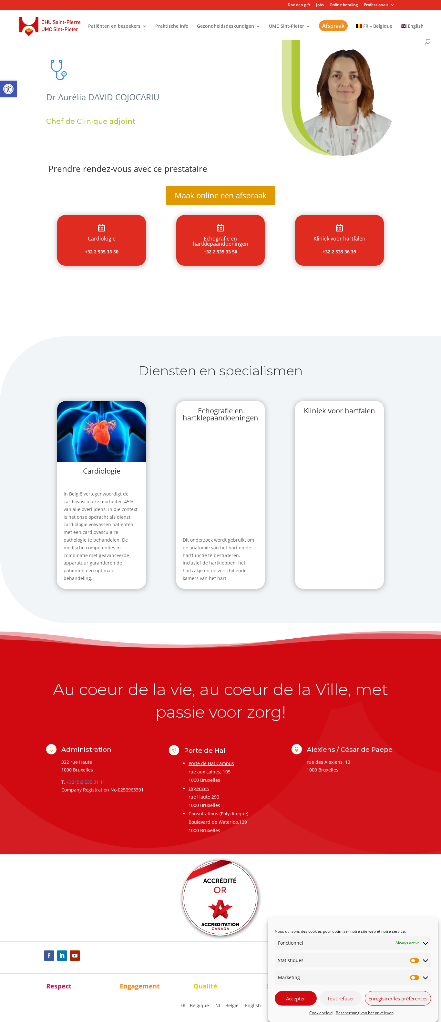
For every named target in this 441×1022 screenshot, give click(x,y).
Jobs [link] (320, 5)
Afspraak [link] (333, 25)
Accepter (295, 998)
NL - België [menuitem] (227, 1005)
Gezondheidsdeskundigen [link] (225, 26)
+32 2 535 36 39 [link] (339, 252)
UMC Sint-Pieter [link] (286, 26)
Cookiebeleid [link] (321, 1013)
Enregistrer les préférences (397, 998)
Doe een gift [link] (299, 5)
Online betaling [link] (344, 5)
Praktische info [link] (172, 26)
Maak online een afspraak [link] (221, 195)
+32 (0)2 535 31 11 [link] (86, 782)
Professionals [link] (376, 5)
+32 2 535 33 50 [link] (101, 252)
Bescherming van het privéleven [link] (365, 1013)
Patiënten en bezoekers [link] (114, 26)
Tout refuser (340, 998)
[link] (8, 89)
